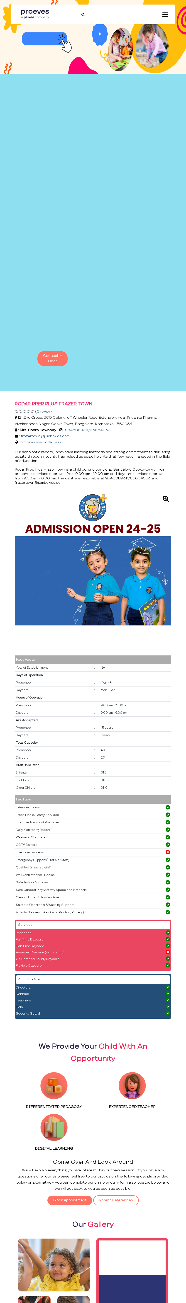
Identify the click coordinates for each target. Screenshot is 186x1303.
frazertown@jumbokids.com (45, 436)
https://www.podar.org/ (40, 442)
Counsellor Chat (52, 358)
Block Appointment (70, 1200)
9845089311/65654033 (87, 430)
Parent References (116, 1200)
